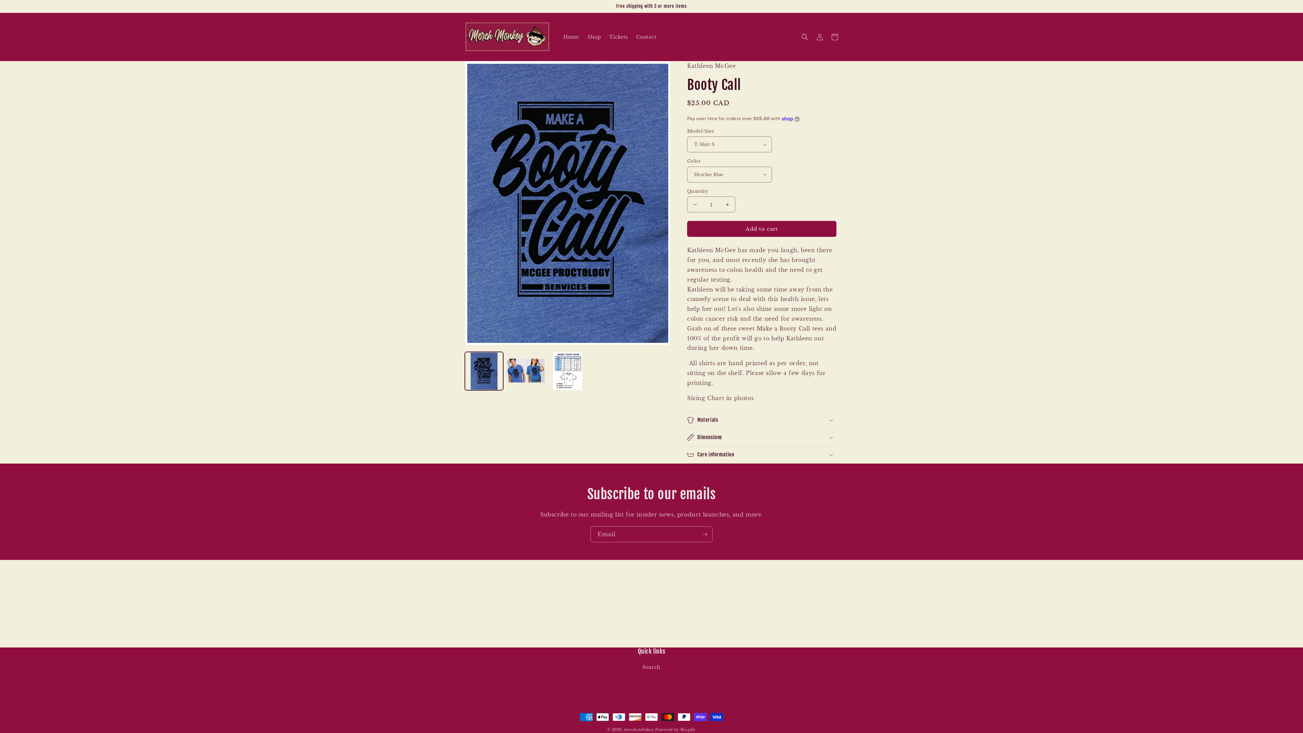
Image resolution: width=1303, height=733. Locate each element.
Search (651, 667)
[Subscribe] (704, 534)
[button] (804, 37)
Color (694, 161)
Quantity (697, 191)
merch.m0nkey (639, 730)
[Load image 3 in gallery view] (567, 371)
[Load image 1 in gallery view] (484, 371)
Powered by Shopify (675, 730)
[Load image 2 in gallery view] (526, 371)
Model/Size (700, 131)
